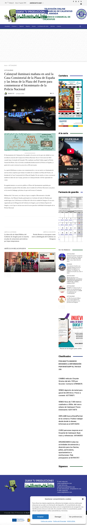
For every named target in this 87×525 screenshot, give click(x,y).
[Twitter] (81, 1)
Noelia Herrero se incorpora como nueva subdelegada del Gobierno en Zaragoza (44, 237)
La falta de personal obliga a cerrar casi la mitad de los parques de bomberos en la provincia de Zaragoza (74, 300)
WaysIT (27, 512)
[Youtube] (81, 4)
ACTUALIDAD (13, 65)
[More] (45, 222)
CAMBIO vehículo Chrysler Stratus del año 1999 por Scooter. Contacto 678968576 (70, 381)
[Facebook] (73, 1)
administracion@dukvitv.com (66, 487)
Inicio (5, 65)
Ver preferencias (75, 517)
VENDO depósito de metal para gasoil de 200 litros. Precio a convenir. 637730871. (70, 392)
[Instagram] (76, 1)
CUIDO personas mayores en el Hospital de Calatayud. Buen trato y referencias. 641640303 (71, 433)
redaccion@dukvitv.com (64, 483)
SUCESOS (69, 264)
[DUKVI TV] (6, 93)
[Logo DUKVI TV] (12, 15)
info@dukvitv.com (75, 489)
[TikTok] (78, 1)
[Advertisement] (43, 46)
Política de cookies (46, 521)
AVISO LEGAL (71, 521)
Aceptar (40, 517)
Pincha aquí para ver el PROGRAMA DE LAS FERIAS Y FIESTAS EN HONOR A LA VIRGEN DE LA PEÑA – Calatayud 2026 (74, 280)
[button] (83, 499)
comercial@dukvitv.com (64, 492)
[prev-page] (5, 275)
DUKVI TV (11, 93)
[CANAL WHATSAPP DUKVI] (71, 330)
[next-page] (9, 275)
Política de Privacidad (59, 521)
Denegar (58, 517)
